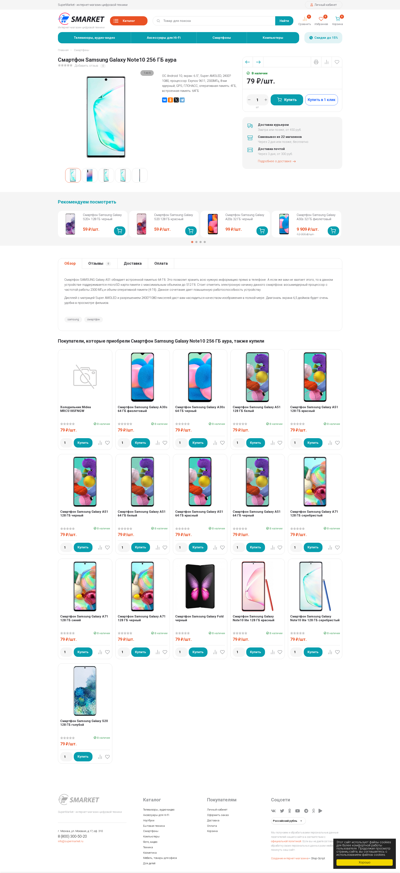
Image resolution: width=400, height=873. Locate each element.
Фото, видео (150, 841)
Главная (63, 50)
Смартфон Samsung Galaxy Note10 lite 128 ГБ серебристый (315, 618)
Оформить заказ (218, 815)
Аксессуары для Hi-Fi (164, 38)
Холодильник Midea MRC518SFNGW (75, 409)
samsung (73, 319)
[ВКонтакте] (164, 99)
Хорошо (364, 862)
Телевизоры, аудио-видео (94, 38)
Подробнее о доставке (274, 161)
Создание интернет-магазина (289, 858)
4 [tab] (204, 242)
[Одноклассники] (170, 99)
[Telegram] (182, 99)
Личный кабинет (325, 4)
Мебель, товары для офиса (160, 857)
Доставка (133, 263)
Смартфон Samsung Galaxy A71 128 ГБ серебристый (314, 513)
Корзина (212, 831)
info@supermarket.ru (70, 841)
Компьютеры (273, 38)
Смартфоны (221, 38)
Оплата (161, 263)
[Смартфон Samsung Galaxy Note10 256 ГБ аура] (73, 175)
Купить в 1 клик (321, 99)
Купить (290, 99)
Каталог (129, 21)
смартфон (93, 319)
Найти (284, 21)
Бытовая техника (154, 825)
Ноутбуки (148, 820)
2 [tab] (196, 242)
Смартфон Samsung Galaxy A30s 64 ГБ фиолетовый (142, 409)
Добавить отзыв (86, 65)
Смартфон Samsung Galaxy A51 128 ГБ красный (314, 409)
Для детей (149, 863)
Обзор (70, 263)
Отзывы (98, 263)
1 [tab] (192, 242)
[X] (176, 99)
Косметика (150, 852)
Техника (148, 847)
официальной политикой (286, 841)
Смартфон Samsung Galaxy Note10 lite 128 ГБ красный (253, 618)
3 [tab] (200, 242)
